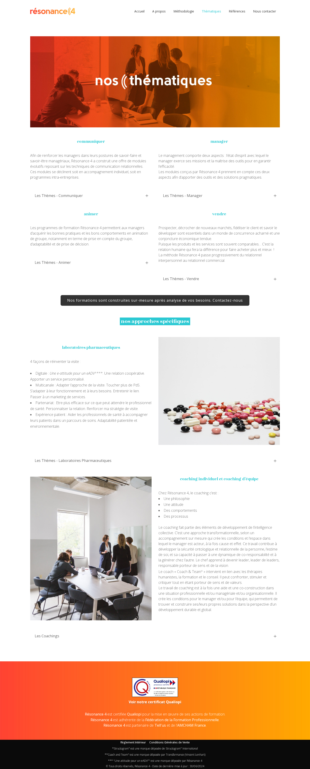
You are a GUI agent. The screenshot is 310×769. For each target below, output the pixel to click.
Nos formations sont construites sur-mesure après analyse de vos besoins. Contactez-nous (155, 300)
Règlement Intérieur (133, 742)
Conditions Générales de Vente (169, 742)
